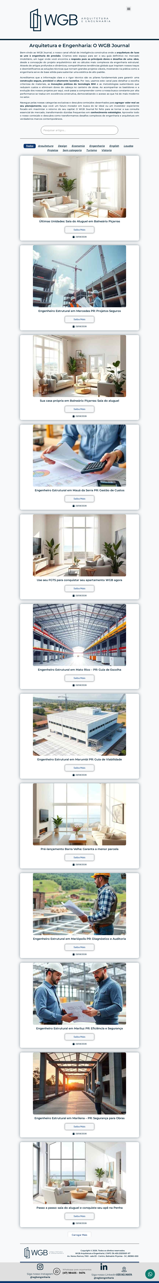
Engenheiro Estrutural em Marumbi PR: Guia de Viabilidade (79, 759)
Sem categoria (72, 150)
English (114, 145)
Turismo (91, 150)
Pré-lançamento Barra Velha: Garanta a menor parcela (79, 849)
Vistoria (107, 150)
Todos (29, 145)
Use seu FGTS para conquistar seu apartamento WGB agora (79, 580)
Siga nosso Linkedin (103, 1274)
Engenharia (97, 145)
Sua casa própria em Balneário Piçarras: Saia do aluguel (79, 400)
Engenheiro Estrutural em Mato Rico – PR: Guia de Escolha (79, 669)
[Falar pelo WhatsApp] (150, 1274)
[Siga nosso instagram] (40, 1267)
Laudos (128, 145)
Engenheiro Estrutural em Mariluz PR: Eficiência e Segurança (79, 1028)
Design (62, 145)
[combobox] (79, 130)
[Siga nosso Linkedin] (104, 1267)
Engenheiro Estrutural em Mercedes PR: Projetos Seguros (79, 311)
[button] (128, 8)
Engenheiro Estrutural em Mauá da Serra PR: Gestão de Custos (79, 490)
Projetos (52, 150)
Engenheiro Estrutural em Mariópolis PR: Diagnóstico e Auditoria (79, 939)
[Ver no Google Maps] (124, 1270)
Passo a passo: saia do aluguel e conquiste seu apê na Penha (79, 1208)
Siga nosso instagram (40, 1273)
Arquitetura (45, 145)
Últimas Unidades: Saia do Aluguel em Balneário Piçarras (79, 221)
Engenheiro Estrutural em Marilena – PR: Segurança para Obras (79, 1118)
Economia (78, 145)
